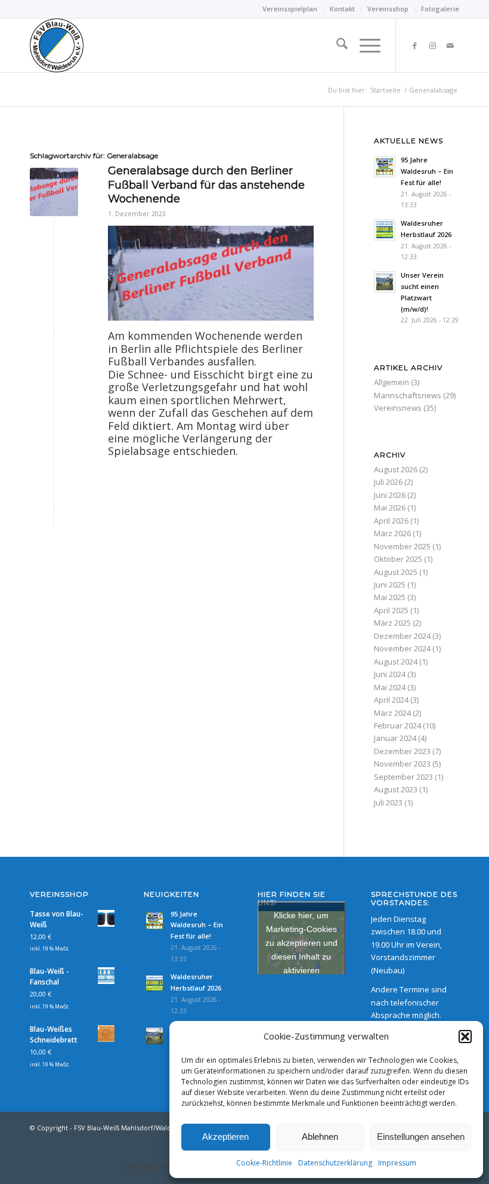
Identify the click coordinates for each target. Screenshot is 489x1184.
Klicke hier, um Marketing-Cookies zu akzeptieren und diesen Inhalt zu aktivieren (301, 942)
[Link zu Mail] (450, 45)
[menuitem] (290, 9)
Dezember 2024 (402, 636)
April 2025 (391, 610)
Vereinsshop (387, 8)
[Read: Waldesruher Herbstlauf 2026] (384, 230)
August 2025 (395, 572)
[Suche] (336, 45)
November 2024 (402, 648)
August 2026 (395, 469)
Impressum (397, 1163)
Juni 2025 (390, 584)
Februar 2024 (397, 725)
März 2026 (392, 533)
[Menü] (364, 45)
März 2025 (392, 622)
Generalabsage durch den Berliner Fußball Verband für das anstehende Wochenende (206, 184)
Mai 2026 (390, 507)
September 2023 (403, 776)
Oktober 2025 (398, 558)
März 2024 (392, 713)
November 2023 (402, 763)
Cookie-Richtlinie (264, 1163)
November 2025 (402, 546)
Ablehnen (320, 1136)
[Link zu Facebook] (414, 45)
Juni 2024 (390, 674)
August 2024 (395, 661)
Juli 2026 (388, 481)
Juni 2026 (390, 495)
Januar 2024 (395, 738)
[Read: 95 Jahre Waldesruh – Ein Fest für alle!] (384, 166)
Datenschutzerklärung (335, 1163)
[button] (465, 1036)
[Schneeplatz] (54, 192)
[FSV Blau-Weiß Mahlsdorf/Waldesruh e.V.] (56, 45)
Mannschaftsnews (407, 395)
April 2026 (391, 520)
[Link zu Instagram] (432, 45)
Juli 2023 (388, 802)
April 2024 (391, 699)
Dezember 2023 (402, 751)
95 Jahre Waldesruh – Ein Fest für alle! (427, 171)
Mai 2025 (390, 597)
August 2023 (395, 789)
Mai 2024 (390, 687)
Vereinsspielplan (289, 8)
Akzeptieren (225, 1136)
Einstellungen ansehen (421, 1136)
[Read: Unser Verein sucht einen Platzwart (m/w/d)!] (384, 282)
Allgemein (391, 382)
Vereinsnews (398, 407)
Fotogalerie (440, 8)
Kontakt (342, 8)
